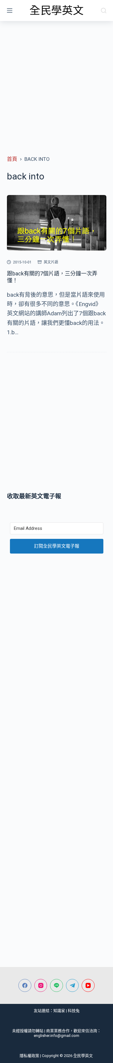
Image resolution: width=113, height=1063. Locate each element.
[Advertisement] (56, 80)
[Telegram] (72, 985)
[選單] (9, 10)
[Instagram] (40, 985)
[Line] (56, 985)
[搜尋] (103, 10)
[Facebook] (24, 985)
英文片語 (51, 262)
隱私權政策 (29, 1055)
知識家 (59, 1010)
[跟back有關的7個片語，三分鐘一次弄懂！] (56, 223)
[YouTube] (88, 985)
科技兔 (74, 1010)
